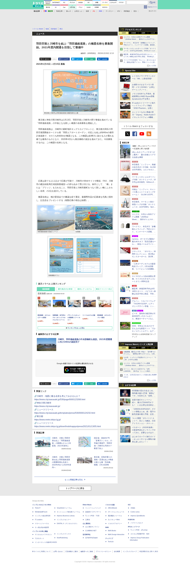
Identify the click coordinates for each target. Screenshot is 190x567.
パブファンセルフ (137, 523)
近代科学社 (86, 534)
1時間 (124, 33)
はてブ (79, 59)
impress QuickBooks (138, 516)
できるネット (39, 538)
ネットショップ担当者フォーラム (68, 512)
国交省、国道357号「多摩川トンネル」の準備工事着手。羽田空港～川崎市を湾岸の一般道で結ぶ (103, 443)
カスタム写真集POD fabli (140, 534)
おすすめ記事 (130, 385)
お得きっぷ (78, 11)
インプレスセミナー (64, 520)
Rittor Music (87, 505)
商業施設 (127, 11)
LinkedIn (104, 59)
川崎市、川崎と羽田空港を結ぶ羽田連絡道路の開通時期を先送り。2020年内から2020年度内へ (61, 462)
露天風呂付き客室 (65, 289)
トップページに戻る (75, 488)
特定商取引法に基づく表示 (148, 551)
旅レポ (68, 11)
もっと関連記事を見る (74, 480)
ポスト (47, 59)
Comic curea (135, 512)
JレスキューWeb (114, 520)
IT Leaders (38, 520)
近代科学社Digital (91, 538)
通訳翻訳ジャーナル (115, 516)
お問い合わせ (58, 551)
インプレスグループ (130, 551)
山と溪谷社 (86, 523)
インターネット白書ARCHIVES (46, 542)
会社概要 (117, 551)
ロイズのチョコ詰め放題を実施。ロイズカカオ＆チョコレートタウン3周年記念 (143, 278)
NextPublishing (62, 538)
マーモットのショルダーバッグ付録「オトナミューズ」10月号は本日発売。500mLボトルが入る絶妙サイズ (140, 51)
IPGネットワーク (134, 527)
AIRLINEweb (112, 508)
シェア (66, 59)
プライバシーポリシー (103, 551)
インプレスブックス (64, 534)
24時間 (133, 33)
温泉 (87, 11)
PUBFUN (131, 520)
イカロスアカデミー (115, 523)
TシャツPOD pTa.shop (139, 530)
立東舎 (87, 520)
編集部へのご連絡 (87, 551)
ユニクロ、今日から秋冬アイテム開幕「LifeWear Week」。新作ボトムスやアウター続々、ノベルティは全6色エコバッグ (140, 39)
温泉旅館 (46, 289)
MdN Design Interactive (116, 534)
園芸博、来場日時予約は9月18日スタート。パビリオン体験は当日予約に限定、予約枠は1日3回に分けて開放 (140, 56)
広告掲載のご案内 (71, 551)
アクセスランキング (133, 29)
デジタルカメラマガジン (43, 534)
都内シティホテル (84, 289)
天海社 (133, 508)
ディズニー (109, 11)
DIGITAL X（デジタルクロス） (67, 523)
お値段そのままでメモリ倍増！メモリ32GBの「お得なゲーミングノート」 (143, 87)
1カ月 (153, 33)
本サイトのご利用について (41, 551)
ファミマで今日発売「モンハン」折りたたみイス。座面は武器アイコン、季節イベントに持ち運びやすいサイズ (140, 62)
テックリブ (109, 538)
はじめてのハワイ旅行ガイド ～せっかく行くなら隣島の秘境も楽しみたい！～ (143, 439)
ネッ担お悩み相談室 (42, 527)
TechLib (110, 542)
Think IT (37, 508)
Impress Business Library (66, 516)
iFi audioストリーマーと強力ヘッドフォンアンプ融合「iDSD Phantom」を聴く (143, 105)
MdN (107, 527)
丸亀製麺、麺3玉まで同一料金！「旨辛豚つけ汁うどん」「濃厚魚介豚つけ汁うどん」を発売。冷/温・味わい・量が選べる (139, 354)
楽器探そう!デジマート (93, 512)
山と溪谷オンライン (92, 527)
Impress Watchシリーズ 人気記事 (139, 344)
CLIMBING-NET (90, 531)
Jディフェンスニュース (116, 512)
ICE (129, 505)
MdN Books (112, 531)
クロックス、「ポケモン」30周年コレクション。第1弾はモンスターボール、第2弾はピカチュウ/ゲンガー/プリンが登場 (144, 256)
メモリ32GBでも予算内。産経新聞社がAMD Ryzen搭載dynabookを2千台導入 (143, 96)
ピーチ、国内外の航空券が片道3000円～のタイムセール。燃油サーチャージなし (143, 316)
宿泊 (135, 11)
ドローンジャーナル (42, 523)
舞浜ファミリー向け (104, 289)
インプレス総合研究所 (42, 516)
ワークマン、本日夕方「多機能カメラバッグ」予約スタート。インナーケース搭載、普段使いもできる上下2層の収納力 (140, 45)
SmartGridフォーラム (64, 508)
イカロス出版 (110, 505)
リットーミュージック (93, 508)
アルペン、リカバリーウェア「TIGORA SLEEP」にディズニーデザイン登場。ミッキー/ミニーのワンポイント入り (143, 306)
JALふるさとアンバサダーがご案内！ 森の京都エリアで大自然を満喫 (143, 154)
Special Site (130, 70)
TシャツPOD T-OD (92, 516)
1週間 (143, 33)
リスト (54, 59)
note (91, 59)
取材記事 (59, 11)
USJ (118, 11)
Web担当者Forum (41, 512)
